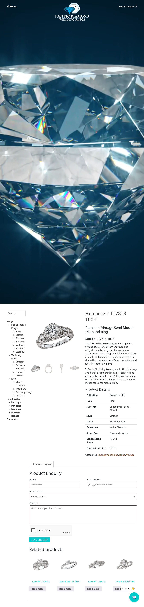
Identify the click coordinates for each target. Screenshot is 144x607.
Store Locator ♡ (128, 6)
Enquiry (34, 503)
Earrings (16, 402)
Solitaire (20, 338)
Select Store (36, 491)
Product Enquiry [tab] (42, 464)
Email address (94, 479)
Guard (19, 372)
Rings (10, 321)
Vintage (20, 345)
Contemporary (23, 392)
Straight (20, 348)
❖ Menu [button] (12, 6)
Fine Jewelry (13, 398)
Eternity (20, 351)
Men (13, 378)
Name (33, 479)
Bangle (15, 415)
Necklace (16, 409)
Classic (19, 334)
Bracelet (16, 412)
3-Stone (20, 341)
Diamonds (12, 419)
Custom (20, 395)
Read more (37, 588)
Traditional (21, 388)
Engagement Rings (108, 454)
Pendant (16, 405)
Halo (18, 331)
